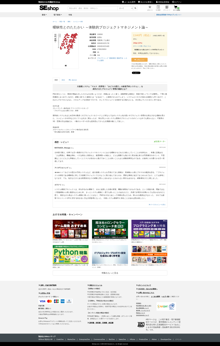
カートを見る (176, 9)
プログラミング (102, 58)
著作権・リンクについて (143, 310)
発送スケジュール (95, 285)
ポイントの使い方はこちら (142, 46)
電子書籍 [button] (57, 15)
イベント (178, 339)
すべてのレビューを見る (157, 204)
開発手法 (120, 58)
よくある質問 (129, 2)
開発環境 (112, 58)
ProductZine (143, 339)
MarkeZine (71, 339)
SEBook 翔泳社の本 (45, 339)
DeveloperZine (166, 339)
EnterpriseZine (84, 339)
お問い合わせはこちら (146, 293)
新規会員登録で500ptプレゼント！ (169, 15)
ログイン (178, 2)
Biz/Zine (112, 339)
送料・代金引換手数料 (48, 285)
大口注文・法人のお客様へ (147, 289)
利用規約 (138, 303)
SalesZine (122, 339)
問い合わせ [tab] (73, 80)
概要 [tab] (56, 80)
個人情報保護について (142, 308)
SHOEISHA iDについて (142, 315)
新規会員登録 (163, 2)
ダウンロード (166, 10)
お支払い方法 (45, 293)
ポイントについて (144, 285)
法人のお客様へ (146, 2)
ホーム (55, 21)
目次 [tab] (63, 80)
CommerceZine (99, 339)
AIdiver (154, 339)
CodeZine (60, 339)
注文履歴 (158, 10)
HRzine (132, 339)
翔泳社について (140, 313)
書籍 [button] (43, 15)
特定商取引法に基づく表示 (143, 305)
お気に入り (150, 10)
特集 (70, 15)
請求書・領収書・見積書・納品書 (101, 323)
